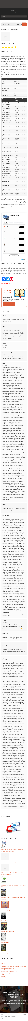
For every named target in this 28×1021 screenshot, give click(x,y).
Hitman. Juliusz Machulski (7, 965)
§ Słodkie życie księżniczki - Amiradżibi (7, 154)
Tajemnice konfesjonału (6, 973)
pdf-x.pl (3, 1018)
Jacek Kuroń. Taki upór (6, 969)
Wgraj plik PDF (8, 304)
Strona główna (5, 29)
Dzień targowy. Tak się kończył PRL (9, 971)
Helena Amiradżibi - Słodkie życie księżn (6, 111)
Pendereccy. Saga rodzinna (7, 968)
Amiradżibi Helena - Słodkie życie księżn (6, 103)
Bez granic (3, 976)
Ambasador (4, 977)
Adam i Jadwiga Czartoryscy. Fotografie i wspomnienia (13, 966)
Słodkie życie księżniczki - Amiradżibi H (8, 194)
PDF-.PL (14, 11)
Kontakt (14, 5)
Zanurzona (3, 963)
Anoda (2, 974)
